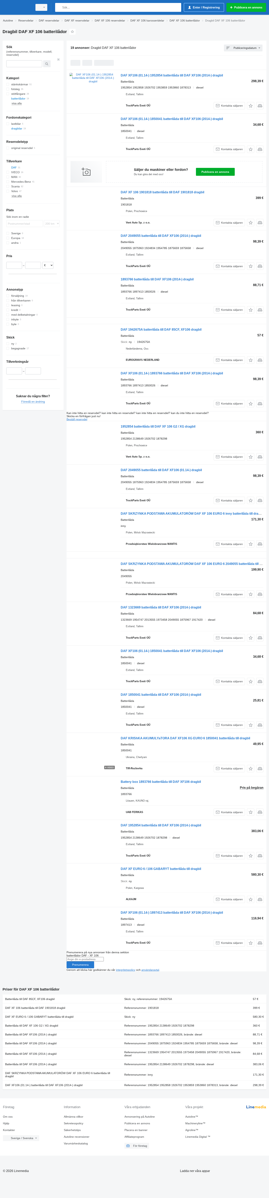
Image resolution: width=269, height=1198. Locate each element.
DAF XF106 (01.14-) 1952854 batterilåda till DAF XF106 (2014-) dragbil (172, 75)
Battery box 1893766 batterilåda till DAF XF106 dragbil (161, 781)
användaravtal (150, 969)
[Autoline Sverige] (17, 7)
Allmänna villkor (73, 1116)
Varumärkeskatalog (76, 1143)
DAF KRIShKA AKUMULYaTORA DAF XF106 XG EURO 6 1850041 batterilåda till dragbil (185, 738)
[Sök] (59, 7)
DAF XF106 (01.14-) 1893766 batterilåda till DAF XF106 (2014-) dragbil (172, 373)
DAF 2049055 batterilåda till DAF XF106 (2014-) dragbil (161, 235)
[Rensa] (58, 59)
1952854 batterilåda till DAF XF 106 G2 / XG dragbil (158, 426)
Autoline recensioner (76, 1136)
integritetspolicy (125, 969)
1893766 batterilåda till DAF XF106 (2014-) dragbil (157, 279)
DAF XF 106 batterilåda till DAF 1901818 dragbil (35, 1007)
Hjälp (6, 1123)
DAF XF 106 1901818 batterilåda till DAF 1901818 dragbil (162, 192)
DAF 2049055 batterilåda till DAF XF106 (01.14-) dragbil (161, 470)
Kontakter (9, 1130)
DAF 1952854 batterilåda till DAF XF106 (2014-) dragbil (161, 825)
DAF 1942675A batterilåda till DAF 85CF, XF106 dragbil (161, 329)
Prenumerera (80, 964)
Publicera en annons (215, 171)
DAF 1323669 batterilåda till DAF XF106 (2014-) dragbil (161, 607)
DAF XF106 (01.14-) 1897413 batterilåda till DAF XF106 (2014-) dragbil (172, 912)
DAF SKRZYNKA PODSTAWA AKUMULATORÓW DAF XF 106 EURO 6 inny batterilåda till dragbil (192, 513)
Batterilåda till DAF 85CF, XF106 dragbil (30, 999)
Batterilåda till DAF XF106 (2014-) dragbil (31, 1034)
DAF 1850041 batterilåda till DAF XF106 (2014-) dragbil (161, 694)
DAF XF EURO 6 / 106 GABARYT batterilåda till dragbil (161, 869)
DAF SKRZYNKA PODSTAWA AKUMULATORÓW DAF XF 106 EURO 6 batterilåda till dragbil (57, 1075)
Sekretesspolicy (73, 1123)
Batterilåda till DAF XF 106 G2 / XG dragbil (31, 1025)
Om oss (8, 1116)
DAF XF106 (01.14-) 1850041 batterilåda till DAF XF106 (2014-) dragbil (172, 119)
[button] (250, 105)
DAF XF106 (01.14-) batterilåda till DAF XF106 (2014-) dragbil (44, 1085)
